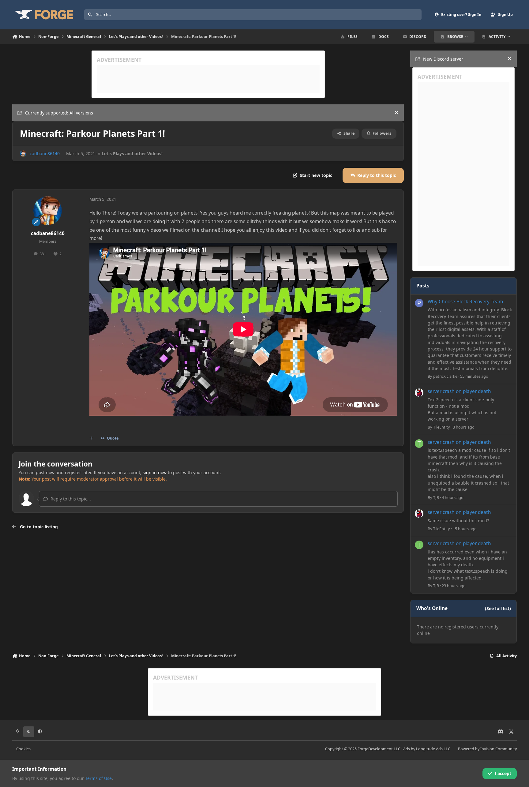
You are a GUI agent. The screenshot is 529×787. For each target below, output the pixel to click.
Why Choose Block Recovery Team (465, 301)
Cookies (23, 748)
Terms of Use (98, 778)
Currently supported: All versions (59, 113)
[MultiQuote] (91, 438)
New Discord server (443, 59)
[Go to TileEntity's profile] (419, 392)
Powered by (487, 748)
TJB (436, 497)
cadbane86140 (45, 153)
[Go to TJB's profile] (419, 443)
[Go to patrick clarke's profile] (419, 303)
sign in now (155, 472)
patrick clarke (445, 376)
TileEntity (441, 427)
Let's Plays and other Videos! (132, 153)
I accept (503, 773)
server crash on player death (459, 391)
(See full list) (498, 608)
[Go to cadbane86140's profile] (23, 153)
